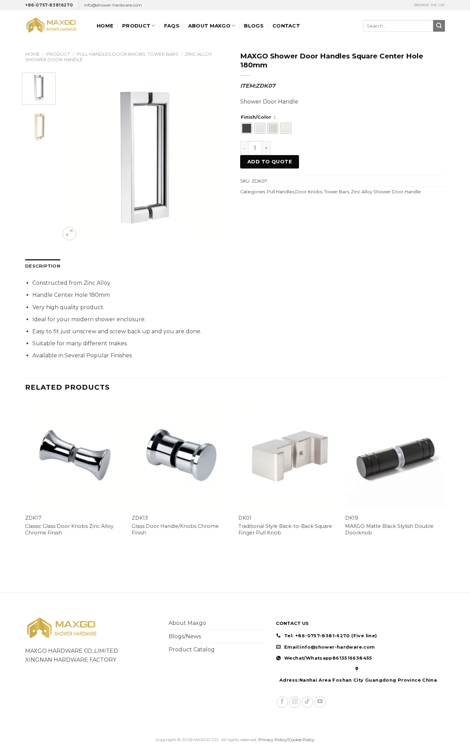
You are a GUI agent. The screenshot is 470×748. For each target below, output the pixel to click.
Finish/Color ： (259, 117)
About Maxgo (187, 623)
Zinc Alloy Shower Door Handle (386, 191)
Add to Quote (269, 162)
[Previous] (72, 157)
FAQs (171, 26)
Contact (286, 26)
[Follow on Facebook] (282, 702)
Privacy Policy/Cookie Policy (286, 739)
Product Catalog (192, 649)
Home (105, 26)
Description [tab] (42, 266)
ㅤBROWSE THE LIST (429, 5)
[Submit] (439, 26)
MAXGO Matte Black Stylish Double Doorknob (389, 529)
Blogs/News (185, 636)
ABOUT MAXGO (209, 26)
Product (136, 26)
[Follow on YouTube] (319, 702)
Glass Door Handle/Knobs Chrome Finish (175, 529)
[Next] (218, 157)
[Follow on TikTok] (307, 702)
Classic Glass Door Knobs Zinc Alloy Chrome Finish (69, 529)
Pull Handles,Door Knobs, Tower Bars (128, 54)
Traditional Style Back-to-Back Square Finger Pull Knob (285, 529)
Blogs (253, 26)
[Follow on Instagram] (294, 702)
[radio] (247, 128)
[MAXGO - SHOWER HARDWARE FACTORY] (55, 25)
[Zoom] (69, 233)
